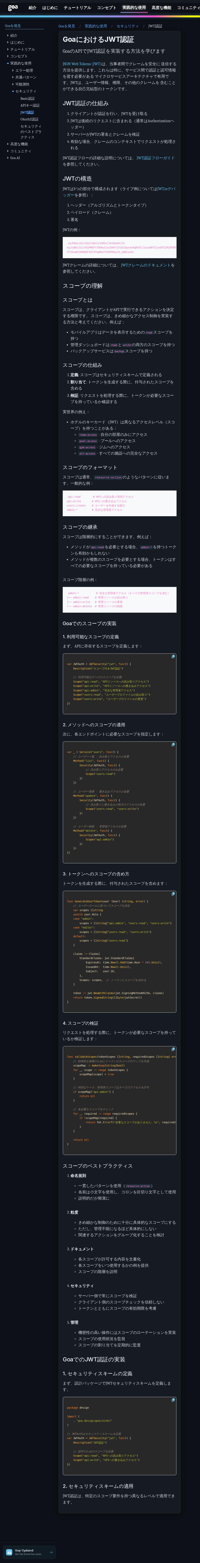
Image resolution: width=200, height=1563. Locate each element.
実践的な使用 (96, 26)
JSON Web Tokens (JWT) (82, 64)
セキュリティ (128, 26)
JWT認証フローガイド (156, 158)
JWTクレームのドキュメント (146, 265)
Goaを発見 (67, 26)
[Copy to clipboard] (173, 656)
